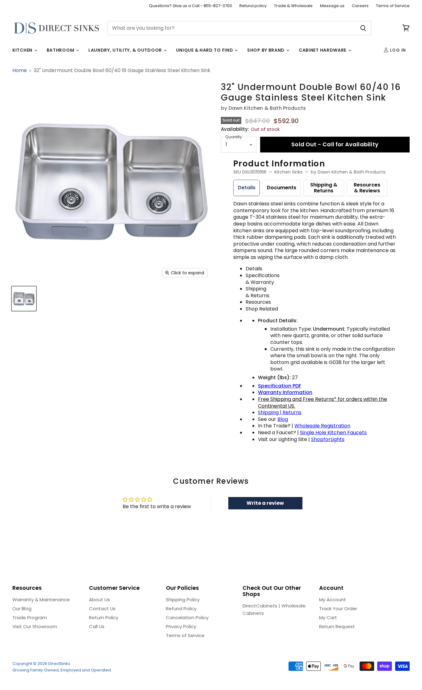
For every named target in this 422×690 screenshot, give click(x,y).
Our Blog (22, 608)
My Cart (328, 617)
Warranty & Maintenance (41, 599)
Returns (292, 412)
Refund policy (253, 6)
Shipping (269, 412)
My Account (332, 599)
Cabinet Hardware (323, 50)
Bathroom (61, 50)
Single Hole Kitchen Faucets (333, 432)
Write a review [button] (265, 503)
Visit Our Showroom (34, 626)
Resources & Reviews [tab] (367, 187)
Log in (397, 50)
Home (19, 70)
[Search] (363, 28)
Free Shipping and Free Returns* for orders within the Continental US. (322, 402)
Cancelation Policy (187, 617)
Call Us (96, 626)
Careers (360, 6)
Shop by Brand (266, 50)
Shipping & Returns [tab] (323, 187)
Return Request (337, 626)
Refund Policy (181, 608)
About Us (99, 599)
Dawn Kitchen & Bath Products (267, 108)
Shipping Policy (183, 599)
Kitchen (23, 50)
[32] (24, 298)
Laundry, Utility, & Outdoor (125, 50)
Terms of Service (393, 6)
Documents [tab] (281, 187)
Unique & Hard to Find (205, 50)
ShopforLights (327, 439)
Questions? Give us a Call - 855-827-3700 (190, 6)
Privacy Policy (181, 626)
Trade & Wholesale (293, 6)
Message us (332, 6)
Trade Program (29, 617)
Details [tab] (246, 187)
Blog (282, 419)
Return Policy (103, 617)
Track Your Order (338, 608)
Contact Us (102, 608)
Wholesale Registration (322, 425)
